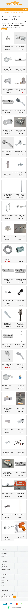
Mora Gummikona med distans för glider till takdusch (8, 302)
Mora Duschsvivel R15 (20, 258)
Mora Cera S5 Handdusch (20, 110)
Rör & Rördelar (4, 580)
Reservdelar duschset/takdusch (17, 12)
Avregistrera (13, 594)
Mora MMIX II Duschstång (20, 344)
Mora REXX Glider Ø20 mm (20, 472)
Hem (2, 12)
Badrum (3, 577)
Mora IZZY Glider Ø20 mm (7, 344)
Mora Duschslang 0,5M (20, 236)
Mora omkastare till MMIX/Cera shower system (8, 408)
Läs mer (4, 29)
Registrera (5, 594)
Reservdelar (7, 12)
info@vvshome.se (5, 569)
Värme (3, 579)
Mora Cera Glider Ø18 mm (7, 110)
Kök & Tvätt (4, 582)
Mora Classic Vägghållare (20, 151)
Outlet (2, 585)
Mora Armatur (4, 13)
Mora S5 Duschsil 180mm (7, 493)
